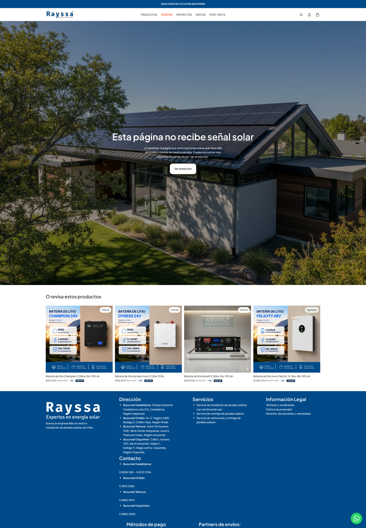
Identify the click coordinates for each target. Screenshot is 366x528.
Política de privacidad (279, 409)
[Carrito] (317, 14)
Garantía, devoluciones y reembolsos (288, 413)
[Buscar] (301, 14)
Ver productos (183, 168)
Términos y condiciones (280, 405)
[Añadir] (106, 366)
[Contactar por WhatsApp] (356, 518)
